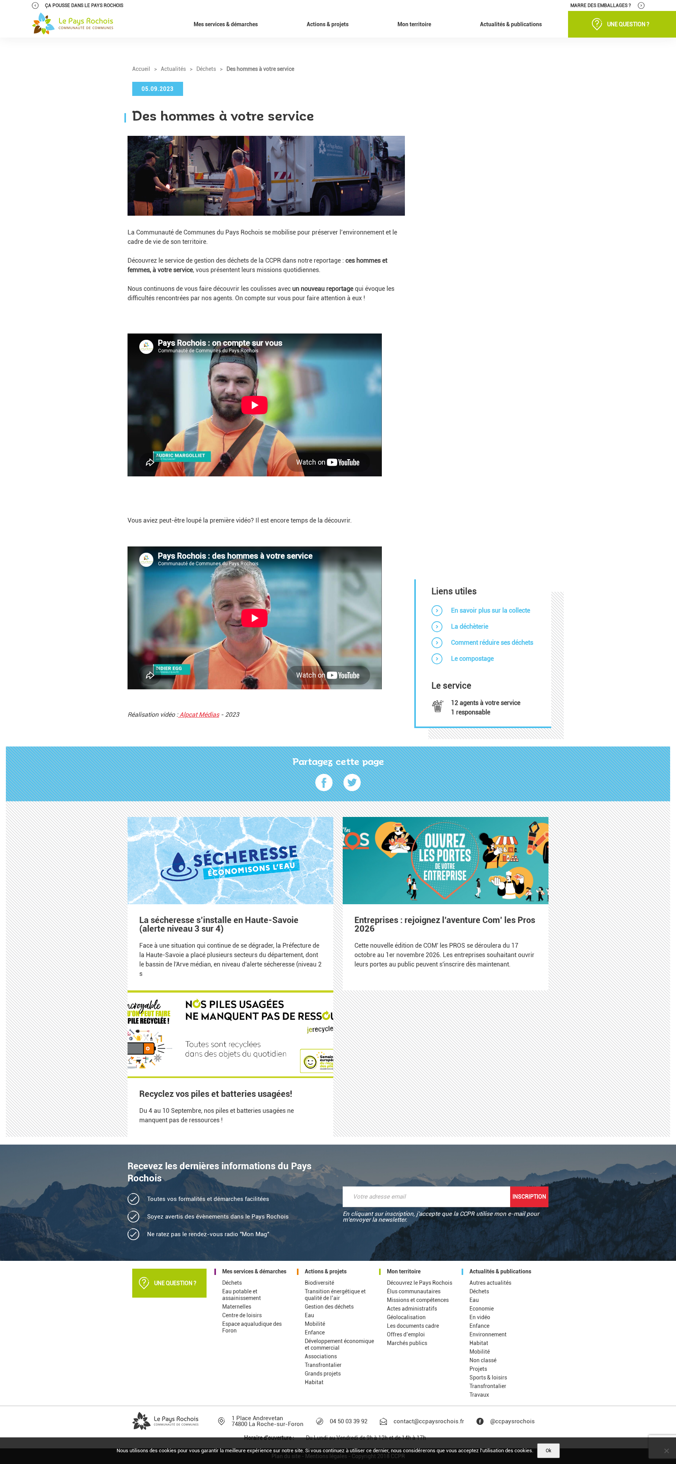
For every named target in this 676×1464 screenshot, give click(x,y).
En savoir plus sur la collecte (490, 610)
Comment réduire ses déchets (492, 642)
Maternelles (236, 1307)
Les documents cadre (413, 1326)
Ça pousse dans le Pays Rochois (84, 5)
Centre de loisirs (242, 1315)
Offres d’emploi (406, 1334)
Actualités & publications (500, 1271)
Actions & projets (326, 1271)
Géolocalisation (406, 1317)
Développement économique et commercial (339, 1344)
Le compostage (472, 658)
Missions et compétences (418, 1300)
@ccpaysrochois (512, 1421)
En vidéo (479, 1317)
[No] (666, 1451)
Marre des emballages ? (600, 5)
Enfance (315, 1332)
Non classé (482, 1360)
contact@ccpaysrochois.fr (429, 1421)
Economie (481, 1308)
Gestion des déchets (329, 1307)
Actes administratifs (412, 1308)
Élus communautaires (413, 1291)
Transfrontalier (323, 1365)
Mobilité (315, 1324)
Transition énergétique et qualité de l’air (335, 1294)
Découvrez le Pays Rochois (419, 1283)
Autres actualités (490, 1283)
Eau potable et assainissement (241, 1294)
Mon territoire (404, 1271)
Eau (309, 1315)
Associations (321, 1356)
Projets (478, 1369)
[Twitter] (352, 783)
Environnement (488, 1334)
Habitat (314, 1382)
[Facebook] (324, 783)
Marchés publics (407, 1343)
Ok (548, 1450)
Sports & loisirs (488, 1377)
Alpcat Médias (198, 714)
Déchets (232, 1283)
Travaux (479, 1395)
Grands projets (323, 1373)
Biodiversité (319, 1283)
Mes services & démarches (254, 1271)
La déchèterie (469, 626)
